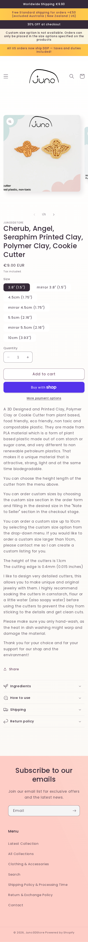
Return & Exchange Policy (30, 895)
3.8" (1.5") (16, 287)
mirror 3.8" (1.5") (51, 287)
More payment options (44, 398)
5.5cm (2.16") (20, 317)
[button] (6, 76)
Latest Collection (23, 843)
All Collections (21, 853)
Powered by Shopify (59, 932)
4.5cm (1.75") (20, 297)
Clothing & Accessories (28, 864)
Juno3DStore (35, 932)
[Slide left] (34, 214)
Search (14, 874)
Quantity (10, 348)
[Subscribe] (74, 810)
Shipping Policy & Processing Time (38, 884)
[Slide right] (53, 214)
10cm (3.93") (19, 337)
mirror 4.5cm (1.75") (26, 307)
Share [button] (14, 669)
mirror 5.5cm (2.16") (26, 327)
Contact (15, 905)
